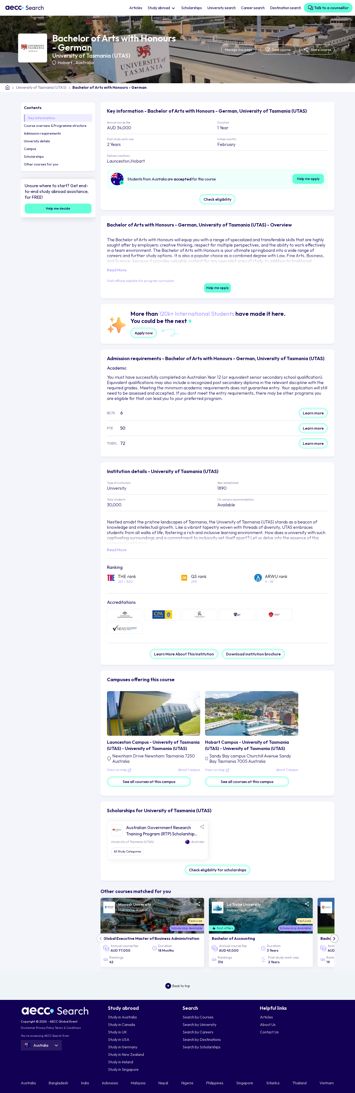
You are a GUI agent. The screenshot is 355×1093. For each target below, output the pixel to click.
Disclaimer (28, 1028)
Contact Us (269, 1032)
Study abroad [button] (159, 7)
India (85, 1082)
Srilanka (273, 1082)
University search (221, 7)
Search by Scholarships (201, 1047)
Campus (30, 149)
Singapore (245, 1082)
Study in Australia (122, 1017)
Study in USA (118, 1039)
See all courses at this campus (149, 781)
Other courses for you (41, 164)
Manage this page (238, 50)
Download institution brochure (253, 654)
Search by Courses (198, 1017)
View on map (117, 770)
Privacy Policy (45, 1028)
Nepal (163, 1082)
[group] (152, 932)
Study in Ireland (120, 1061)
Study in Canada (121, 1024)
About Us (268, 1024)
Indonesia (110, 1082)
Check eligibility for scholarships (217, 869)
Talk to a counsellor (331, 7)
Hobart (65, 62)
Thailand (299, 1082)
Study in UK (117, 1032)
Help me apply (308, 179)
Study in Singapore (123, 1069)
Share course (320, 50)
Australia (84, 62)
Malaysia (138, 1082)
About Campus (189, 770)
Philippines (215, 1082)
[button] (334, 938)
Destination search (285, 7)
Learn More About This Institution (184, 654)
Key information (41, 118)
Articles (135, 7)
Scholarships (191, 7)
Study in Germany (122, 1047)
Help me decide (58, 208)
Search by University (199, 1024)
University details (37, 141)
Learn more (313, 413)
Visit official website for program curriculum (140, 281)
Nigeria (187, 1082)
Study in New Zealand (126, 1054)
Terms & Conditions (68, 1028)
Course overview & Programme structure (55, 126)
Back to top (181, 986)
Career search (253, 7)
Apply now (144, 332)
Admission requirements (42, 133)
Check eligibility (217, 199)
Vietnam (327, 1082)
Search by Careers (198, 1032)
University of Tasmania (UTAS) (91, 55)
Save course (281, 50)
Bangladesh (59, 1082)
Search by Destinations (202, 1039)
